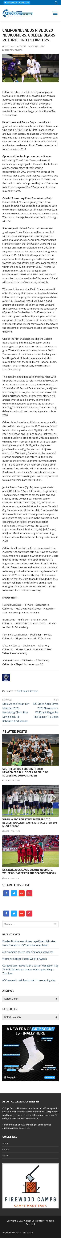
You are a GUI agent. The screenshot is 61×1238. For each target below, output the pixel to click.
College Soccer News (15, 46)
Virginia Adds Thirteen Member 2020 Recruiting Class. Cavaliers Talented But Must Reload (29, 822)
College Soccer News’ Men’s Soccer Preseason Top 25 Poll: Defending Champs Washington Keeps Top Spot (30, 969)
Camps (5, 1149)
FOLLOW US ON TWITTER (18, 2)
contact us (24, 1128)
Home (5, 1143)
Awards (5, 1155)
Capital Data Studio (23, 1232)
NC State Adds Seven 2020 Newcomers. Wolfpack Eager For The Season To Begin (29, 871)
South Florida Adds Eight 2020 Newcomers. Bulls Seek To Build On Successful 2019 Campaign (25, 772)
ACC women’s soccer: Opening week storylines (27, 952)
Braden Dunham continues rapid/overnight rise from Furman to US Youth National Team (28, 943)
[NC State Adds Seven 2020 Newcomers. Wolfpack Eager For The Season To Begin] (30, 851)
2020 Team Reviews (13, 50)
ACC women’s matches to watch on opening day (28, 980)
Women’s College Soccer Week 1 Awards (24, 958)
